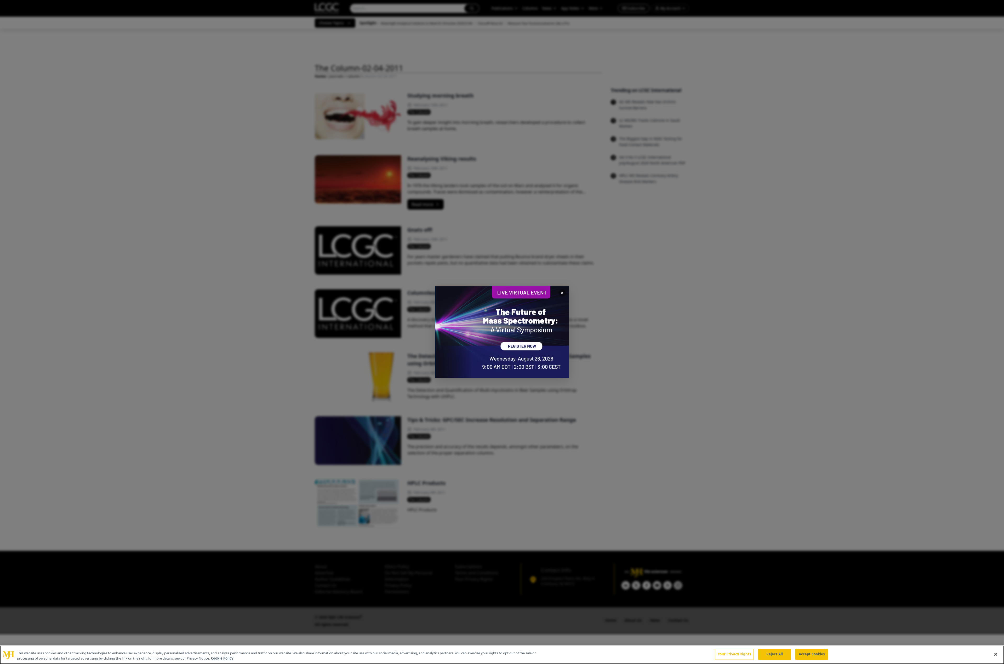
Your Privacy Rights (734, 654)
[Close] (995, 654)
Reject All (774, 654)
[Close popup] (562, 293)
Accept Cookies (812, 654)
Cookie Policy (222, 658)
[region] (502, 654)
